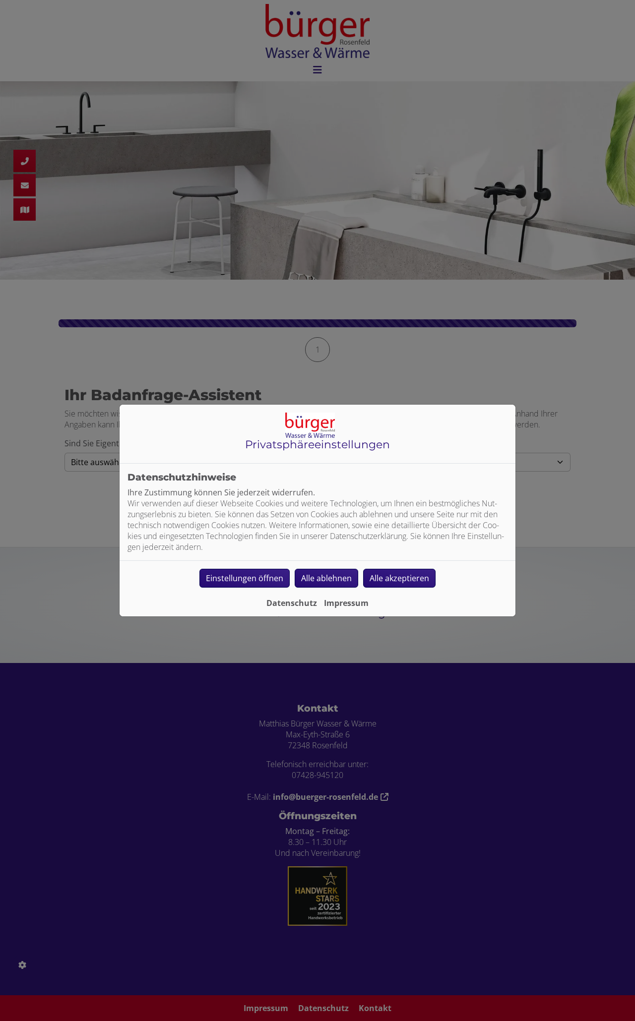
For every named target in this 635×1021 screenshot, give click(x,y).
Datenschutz (291, 603)
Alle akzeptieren (399, 578)
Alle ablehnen (326, 578)
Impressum (346, 603)
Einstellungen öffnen (244, 578)
